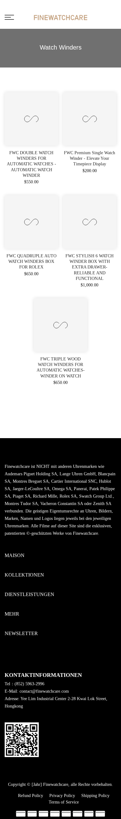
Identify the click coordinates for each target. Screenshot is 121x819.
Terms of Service (64, 802)
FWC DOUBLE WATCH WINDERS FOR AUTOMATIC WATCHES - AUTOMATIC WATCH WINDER (31, 164)
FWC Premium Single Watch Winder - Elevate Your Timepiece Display (89, 158)
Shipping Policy (95, 795)
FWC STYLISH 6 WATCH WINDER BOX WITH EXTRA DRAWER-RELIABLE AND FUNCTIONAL (89, 267)
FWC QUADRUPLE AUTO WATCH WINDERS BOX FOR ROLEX (31, 261)
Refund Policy (30, 795)
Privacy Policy (62, 795)
